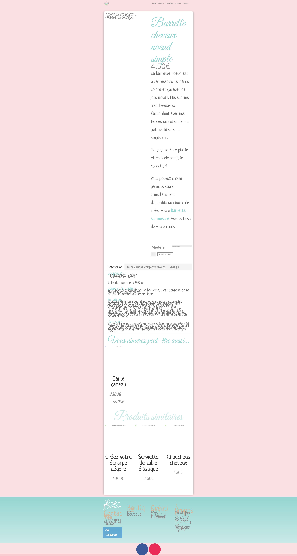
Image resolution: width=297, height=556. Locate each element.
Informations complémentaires (146, 267)
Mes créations (169, 4)
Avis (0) (174, 267)
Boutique (161, 4)
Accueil (154, 4)
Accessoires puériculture (119, 15)
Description (115, 267)
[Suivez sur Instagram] (155, 549)
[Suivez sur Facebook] (142, 549)
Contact (185, 4)
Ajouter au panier (165, 254)
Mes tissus (178, 4)
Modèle (158, 247)
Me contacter (111, 532)
